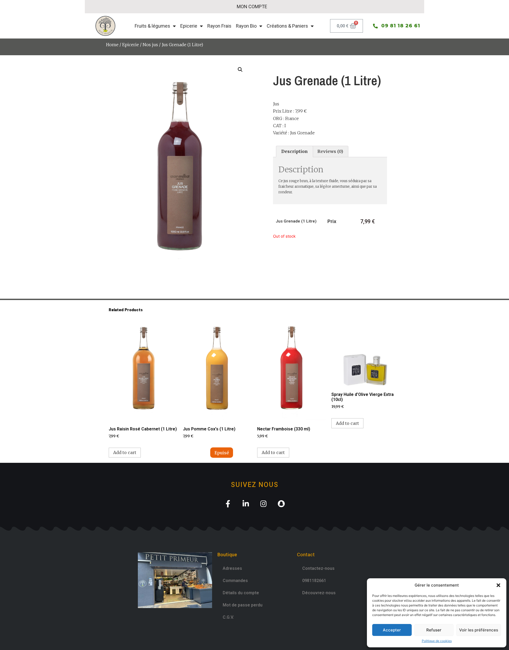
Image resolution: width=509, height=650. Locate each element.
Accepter (392, 629)
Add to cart (124, 452)
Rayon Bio (246, 26)
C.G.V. (228, 617)
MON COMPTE (252, 6)
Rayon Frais (219, 26)
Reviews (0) (330, 151)
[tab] (294, 151)
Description (294, 151)
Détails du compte (241, 592)
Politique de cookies (437, 641)
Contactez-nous (318, 568)
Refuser (433, 629)
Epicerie (188, 26)
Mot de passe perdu (242, 605)
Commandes (235, 580)
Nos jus (150, 44)
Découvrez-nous (319, 592)
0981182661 (314, 580)
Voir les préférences (478, 629)
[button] (498, 585)
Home (112, 44)
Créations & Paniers (287, 26)
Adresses (232, 568)
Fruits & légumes (152, 26)
